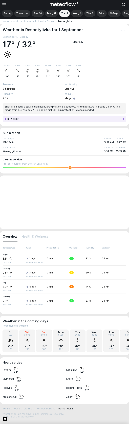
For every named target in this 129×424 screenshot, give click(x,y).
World (16, 21)
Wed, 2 (77, 13)
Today (7, 13)
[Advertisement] (64, 202)
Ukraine (27, 21)
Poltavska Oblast (44, 21)
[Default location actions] (123, 30)
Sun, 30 (38, 13)
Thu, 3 (89, 13)
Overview (10, 236)
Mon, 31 (51, 13)
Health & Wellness (35, 236)
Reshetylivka (65, 21)
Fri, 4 (102, 13)
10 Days (114, 13)
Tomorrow (22, 13)
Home (6, 21)
